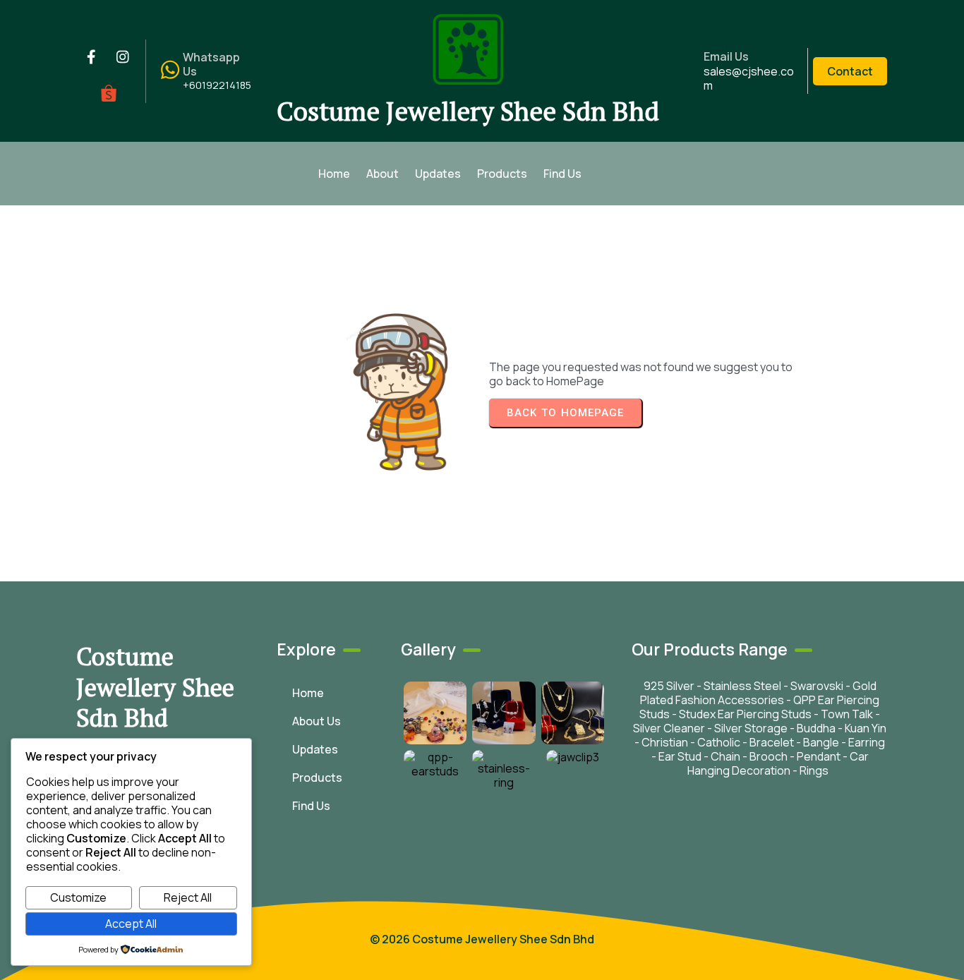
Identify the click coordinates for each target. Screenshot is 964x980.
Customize (78, 897)
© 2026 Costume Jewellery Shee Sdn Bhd (482, 939)
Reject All (188, 897)
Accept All (131, 923)
